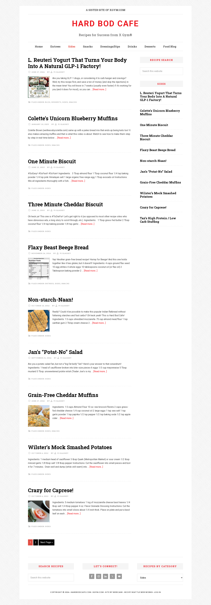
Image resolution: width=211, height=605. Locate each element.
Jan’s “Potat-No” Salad (55, 351)
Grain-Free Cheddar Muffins (63, 394)
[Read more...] (99, 89)
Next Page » (46, 542)
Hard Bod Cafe (105, 23)
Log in (157, 592)
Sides (65, 102)
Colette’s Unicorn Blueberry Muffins (73, 118)
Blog (47, 102)
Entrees (49, 283)
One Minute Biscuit (52, 161)
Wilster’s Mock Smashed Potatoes (70, 447)
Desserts (56, 102)
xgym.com (98, 592)
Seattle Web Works (142, 592)
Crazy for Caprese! (50, 490)
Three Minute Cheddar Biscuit (65, 204)
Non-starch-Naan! (50, 299)
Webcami (118, 592)
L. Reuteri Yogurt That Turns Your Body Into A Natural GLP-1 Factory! (77, 62)
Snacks (73, 102)
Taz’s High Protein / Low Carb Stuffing (158, 219)
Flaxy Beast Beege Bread (58, 247)
